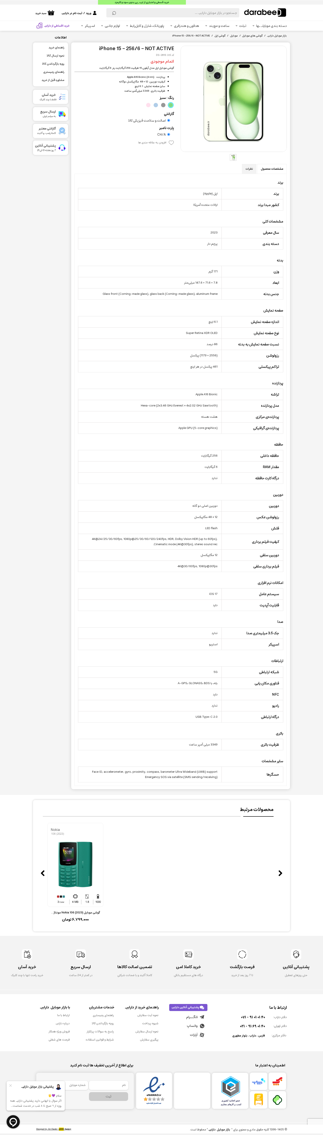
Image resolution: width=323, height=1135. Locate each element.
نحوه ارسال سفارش (146, 1031)
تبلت (242, 26)
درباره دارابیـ (63, 1023)
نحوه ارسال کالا (55, 55)
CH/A (161, 134)
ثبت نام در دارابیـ (72, 13)
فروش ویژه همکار (59, 1031)
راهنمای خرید (56, 47)
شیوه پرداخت (150, 1023)
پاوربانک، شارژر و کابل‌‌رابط (147, 26)
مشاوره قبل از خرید (53, 80)
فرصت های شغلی (59, 1039)
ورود (88, 13)
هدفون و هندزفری (186, 26)
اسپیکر (90, 26)
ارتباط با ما (63, 1015)
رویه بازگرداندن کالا (53, 63)
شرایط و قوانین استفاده (100, 1039)
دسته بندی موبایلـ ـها (271, 26)
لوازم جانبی (112, 26)
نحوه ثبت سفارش (147, 1015)
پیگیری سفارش (149, 1039)
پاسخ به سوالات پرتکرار (100, 1031)
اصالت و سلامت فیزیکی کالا (147, 120)
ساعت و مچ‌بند (219, 26)
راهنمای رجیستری (53, 72)
